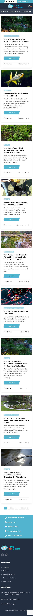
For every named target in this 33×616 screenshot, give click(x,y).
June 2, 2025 (24, 331)
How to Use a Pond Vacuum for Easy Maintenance (16, 203)
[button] (10, 1)
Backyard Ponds (8, 36)
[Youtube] (6, 555)
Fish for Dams (7, 90)
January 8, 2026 (23, 64)
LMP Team (9, 64)
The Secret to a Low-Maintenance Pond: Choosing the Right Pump (15, 475)
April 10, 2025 (24, 499)
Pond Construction (8, 251)
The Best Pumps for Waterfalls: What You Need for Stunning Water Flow (15, 363)
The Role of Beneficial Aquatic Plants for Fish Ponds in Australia (14, 150)
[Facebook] (2, 555)
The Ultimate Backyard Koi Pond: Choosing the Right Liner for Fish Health (15, 257)
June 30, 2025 (24, 281)
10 (23, 508)
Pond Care (16, 36)
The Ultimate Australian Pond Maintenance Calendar (16, 40)
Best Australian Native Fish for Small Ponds (16, 95)
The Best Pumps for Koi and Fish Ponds (16, 312)
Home (3, 11)
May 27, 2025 (24, 442)
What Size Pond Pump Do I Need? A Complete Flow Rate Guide (16, 420)
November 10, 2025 (22, 225)
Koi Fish (15, 308)
